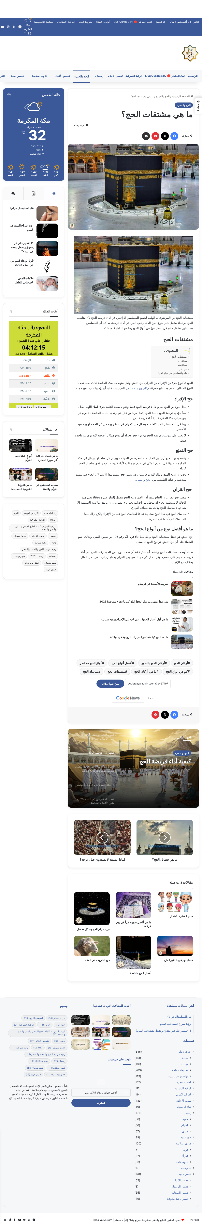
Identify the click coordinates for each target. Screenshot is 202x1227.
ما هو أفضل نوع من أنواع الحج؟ (172, 372)
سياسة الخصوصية (43, 21)
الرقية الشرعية (133, 75)
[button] (198, 106)
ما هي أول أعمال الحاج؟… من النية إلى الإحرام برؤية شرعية (134, 619)
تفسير (53, 535)
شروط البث (85, 21)
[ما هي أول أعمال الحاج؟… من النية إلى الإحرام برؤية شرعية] (182, 624)
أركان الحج (181, 663)
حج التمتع (182, 364)
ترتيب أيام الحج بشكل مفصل (93, 929)
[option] (133, 768)
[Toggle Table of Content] (184, 351)
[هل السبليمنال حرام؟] (47, 213)
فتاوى (185, 1131)
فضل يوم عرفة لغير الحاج (178, 960)
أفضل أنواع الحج (121, 663)
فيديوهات (186, 1168)
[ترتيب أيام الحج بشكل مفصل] (92, 908)
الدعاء (53, 519)
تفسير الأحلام (38, 535)
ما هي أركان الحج (145, 671)
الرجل (185, 1149)
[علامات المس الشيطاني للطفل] (47, 283)
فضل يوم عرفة (31, 562)
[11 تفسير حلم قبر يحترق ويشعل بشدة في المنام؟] (47, 248)
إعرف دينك (185, 1051)
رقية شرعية (40, 542)
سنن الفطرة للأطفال (181, 916)
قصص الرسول (180, 1186)
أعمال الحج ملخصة (140, 973)
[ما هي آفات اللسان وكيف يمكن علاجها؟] (101, 1044)
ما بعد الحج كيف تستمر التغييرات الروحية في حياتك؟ (139, 637)
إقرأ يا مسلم (50, 512)
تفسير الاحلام (115, 75)
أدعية (186, 1119)
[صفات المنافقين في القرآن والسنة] (46, 474)
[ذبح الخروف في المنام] (92, 946)
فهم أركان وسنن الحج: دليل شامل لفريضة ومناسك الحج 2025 (157, 765)
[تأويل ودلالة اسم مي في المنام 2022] (47, 266)
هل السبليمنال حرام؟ (21, 208)
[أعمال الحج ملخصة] (133, 952)
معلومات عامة (180, 1070)
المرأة (185, 1155)
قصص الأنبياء (62, 75)
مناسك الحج (90, 671)
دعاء (54, 542)
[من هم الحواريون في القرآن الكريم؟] (121, 1044)
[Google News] (128, 698)
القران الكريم (184, 1094)
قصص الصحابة (180, 1192)
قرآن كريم (51, 569)
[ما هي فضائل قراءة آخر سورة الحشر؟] (46, 445)
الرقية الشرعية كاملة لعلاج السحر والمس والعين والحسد (35, 528)
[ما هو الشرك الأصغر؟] (80, 1044)
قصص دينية (17, 75)
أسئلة (185, 1058)
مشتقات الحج (179, 356)
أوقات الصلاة (103, 21)
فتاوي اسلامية (40, 75)
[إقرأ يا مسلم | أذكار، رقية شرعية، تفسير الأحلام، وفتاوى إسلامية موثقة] (190, 53)
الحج (16, 512)
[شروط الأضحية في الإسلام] (182, 588)
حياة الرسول (184, 1106)
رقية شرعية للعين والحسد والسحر (39, 549)
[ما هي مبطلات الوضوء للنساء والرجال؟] (80, 1032)
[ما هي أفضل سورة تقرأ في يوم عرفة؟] (133, 905)
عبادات (185, 1064)
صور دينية (186, 1137)
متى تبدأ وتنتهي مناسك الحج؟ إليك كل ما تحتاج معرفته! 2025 (133, 601)
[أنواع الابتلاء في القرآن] (20, 445)
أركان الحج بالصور (153, 663)
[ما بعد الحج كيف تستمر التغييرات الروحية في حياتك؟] (182, 642)
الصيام (185, 1125)
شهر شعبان (50, 562)
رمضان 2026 (37, 556)
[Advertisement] (101, 9)
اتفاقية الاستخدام (66, 21)
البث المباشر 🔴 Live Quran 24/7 (133, 21)
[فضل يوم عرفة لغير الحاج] (175, 946)
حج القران (182, 369)
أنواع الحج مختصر (91, 663)
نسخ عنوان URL (110, 683)
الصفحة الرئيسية (181, 96)
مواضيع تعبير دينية (178, 1076)
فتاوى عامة (182, 1162)
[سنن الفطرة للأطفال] (175, 902)
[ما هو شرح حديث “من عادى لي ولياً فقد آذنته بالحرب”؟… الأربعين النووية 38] (121, 1020)
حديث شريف (20, 535)
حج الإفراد (182, 360)
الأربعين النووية (31, 512)
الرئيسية (160, 21)
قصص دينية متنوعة (178, 1198)
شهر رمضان (19, 556)
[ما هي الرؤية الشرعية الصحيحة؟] (20, 474)
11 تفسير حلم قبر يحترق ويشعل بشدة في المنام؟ (22, 247)
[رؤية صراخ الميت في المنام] (47, 231)
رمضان (99, 75)
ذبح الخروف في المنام (97, 960)
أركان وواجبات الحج (137, 388)
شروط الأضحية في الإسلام (153, 583)
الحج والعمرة (81, 76)
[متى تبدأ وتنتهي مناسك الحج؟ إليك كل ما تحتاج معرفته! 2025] (182, 606)
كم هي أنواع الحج (177, 671)
